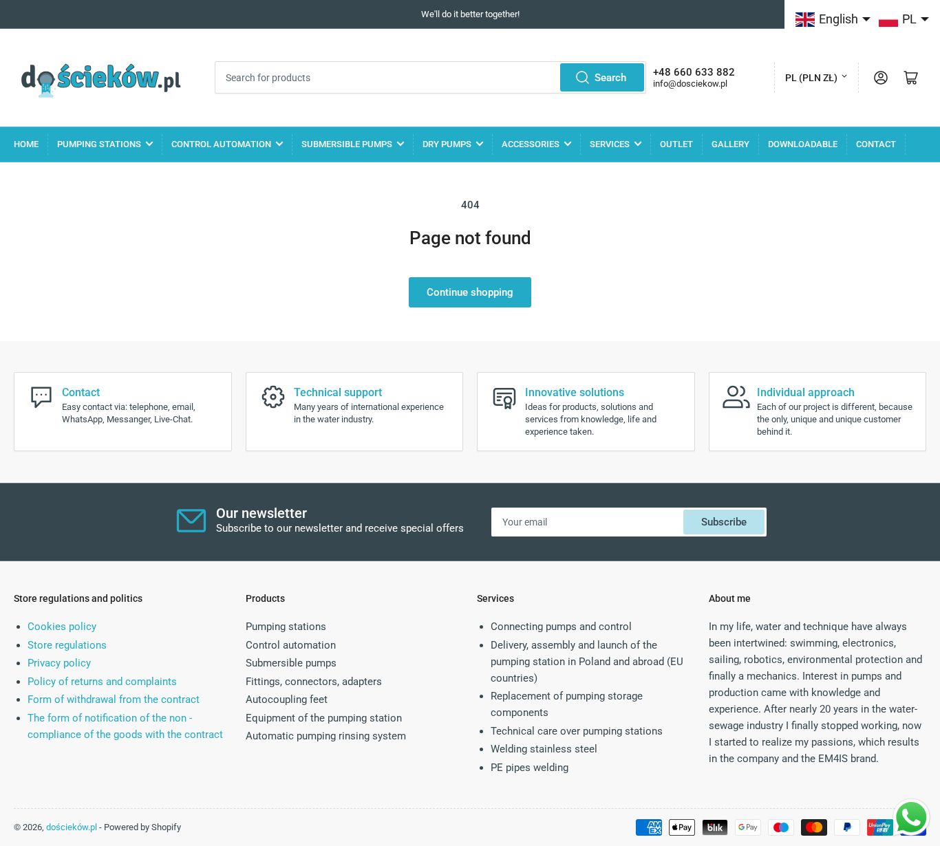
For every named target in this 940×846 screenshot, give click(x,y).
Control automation (221, 144)
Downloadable (802, 144)
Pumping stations (99, 144)
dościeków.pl (71, 827)
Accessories (530, 144)
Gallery (730, 144)
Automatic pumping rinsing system (326, 736)
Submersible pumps (346, 144)
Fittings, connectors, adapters (314, 681)
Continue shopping (470, 292)
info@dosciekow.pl (690, 83)
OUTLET (676, 144)
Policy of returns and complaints (102, 681)
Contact (876, 144)
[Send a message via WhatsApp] (911, 817)
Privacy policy (59, 663)
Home (26, 144)
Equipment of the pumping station (324, 718)
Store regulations (67, 645)
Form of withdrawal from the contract (114, 699)
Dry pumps (447, 144)
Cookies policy (62, 626)
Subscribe (724, 522)
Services (610, 144)
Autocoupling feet (287, 699)
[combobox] (430, 77)
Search (610, 78)
